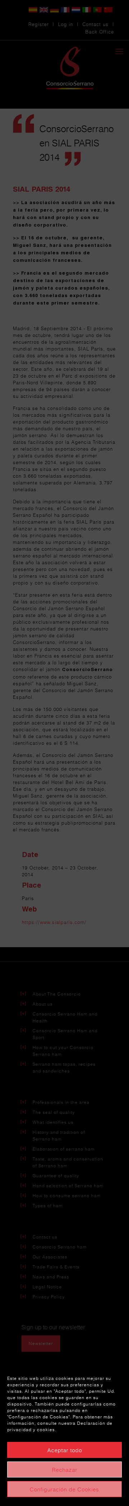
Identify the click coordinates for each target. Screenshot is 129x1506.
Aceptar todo (64, 1450)
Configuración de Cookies (64, 1489)
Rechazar (64, 1469)
